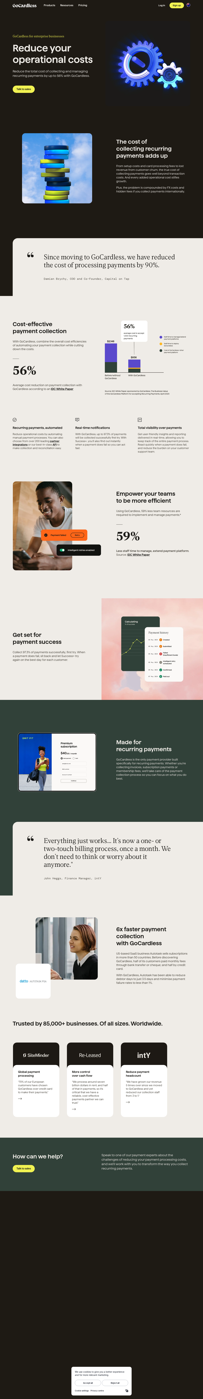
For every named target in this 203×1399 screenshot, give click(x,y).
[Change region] (188, 5)
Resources (66, 5)
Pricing (82, 5)
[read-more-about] (20, 1099)
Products (49, 5)
